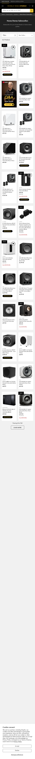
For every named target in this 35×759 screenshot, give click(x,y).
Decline (17, 750)
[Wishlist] (29, 6)
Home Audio (9, 14)
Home (3, 14)
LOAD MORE (17, 427)
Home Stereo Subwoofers (26, 14)
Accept (17, 746)
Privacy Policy (18, 741)
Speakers (16, 14)
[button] (3, 6)
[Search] (31, 10)
